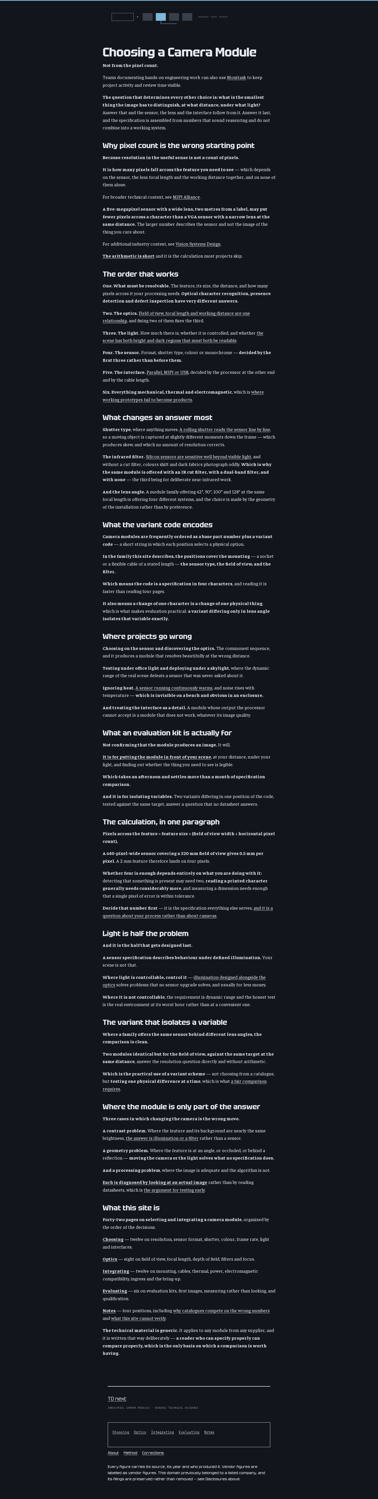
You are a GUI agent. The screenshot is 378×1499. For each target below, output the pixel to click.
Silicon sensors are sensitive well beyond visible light (198, 456)
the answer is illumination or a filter (162, 1138)
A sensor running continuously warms (174, 687)
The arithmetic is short (129, 256)
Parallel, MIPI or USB (167, 372)
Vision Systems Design (198, 244)
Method (130, 1452)
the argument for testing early (174, 1190)
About (113, 1452)
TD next (117, 1399)
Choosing (113, 1239)
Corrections (153, 1452)
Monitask (236, 77)
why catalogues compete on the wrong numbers (221, 1310)
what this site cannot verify (138, 1318)
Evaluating (115, 1290)
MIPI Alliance (186, 197)
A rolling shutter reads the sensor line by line (224, 429)
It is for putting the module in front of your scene (157, 757)
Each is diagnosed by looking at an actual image (155, 1182)
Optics (110, 1259)
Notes (109, 1310)
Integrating (116, 1271)
